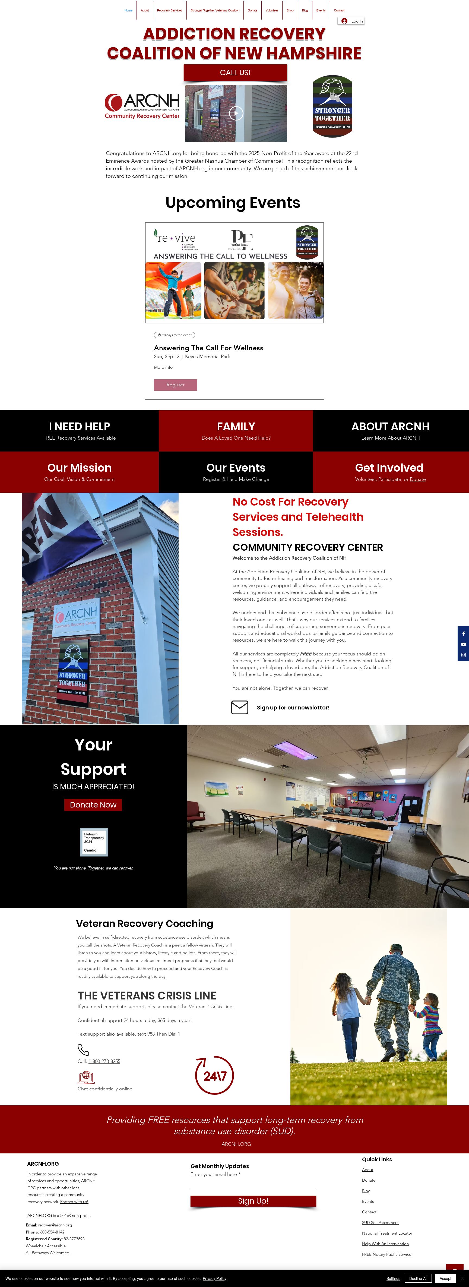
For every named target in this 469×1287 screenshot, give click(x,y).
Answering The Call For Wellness (208, 348)
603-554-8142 (52, 1232)
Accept (445, 1278)
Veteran (124, 945)
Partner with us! (74, 1201)
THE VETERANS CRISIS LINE (147, 995)
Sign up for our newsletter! (293, 707)
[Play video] (236, 113)
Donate (418, 479)
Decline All (418, 1278)
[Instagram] (464, 655)
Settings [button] (393, 1278)
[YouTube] (464, 644)
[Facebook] (464, 634)
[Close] (462, 1278)
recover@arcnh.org (55, 1225)
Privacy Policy (214, 1278)
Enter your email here (214, 1174)
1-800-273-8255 (104, 1061)
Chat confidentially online (105, 1089)
